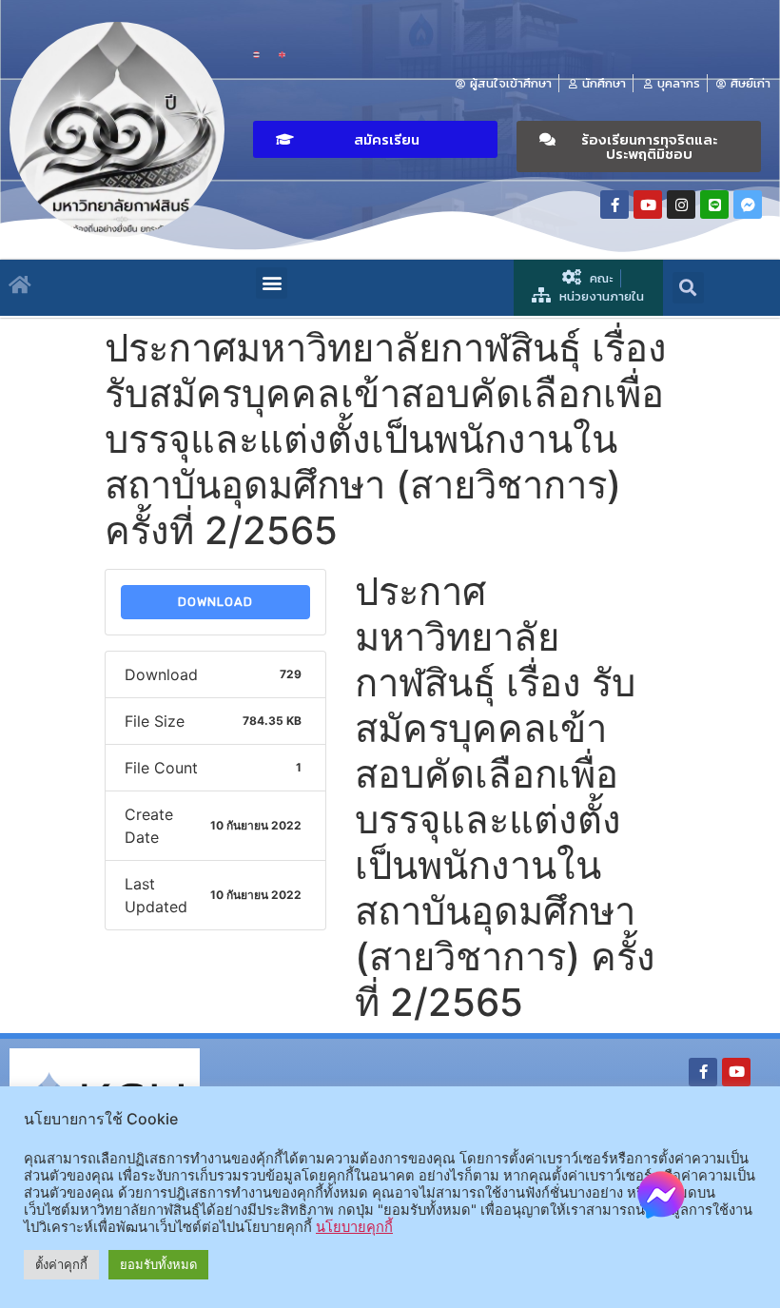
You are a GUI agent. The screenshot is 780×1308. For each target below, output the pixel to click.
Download (215, 602)
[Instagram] (681, 204)
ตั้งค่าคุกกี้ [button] (61, 1264)
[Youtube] (648, 204)
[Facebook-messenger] (747, 204)
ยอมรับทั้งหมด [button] (158, 1264)
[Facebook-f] (614, 204)
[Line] (714, 204)
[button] (375, 139)
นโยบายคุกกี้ (354, 1227)
